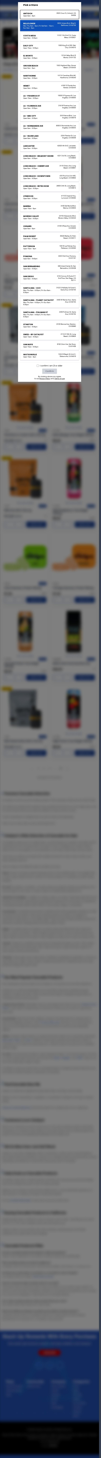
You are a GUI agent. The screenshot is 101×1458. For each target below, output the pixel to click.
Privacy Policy (44, 378)
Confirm (49, 371)
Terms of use (59, 378)
